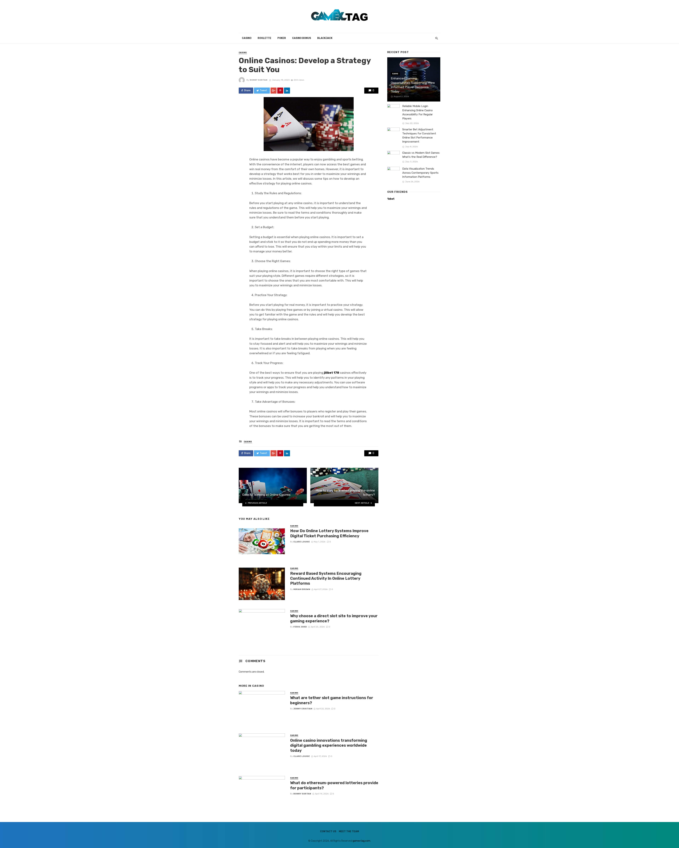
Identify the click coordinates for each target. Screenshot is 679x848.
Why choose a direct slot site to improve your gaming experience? (334, 618)
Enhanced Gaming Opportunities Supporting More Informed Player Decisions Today (413, 85)
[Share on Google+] (274, 91)
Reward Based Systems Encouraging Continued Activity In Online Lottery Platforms (325, 578)
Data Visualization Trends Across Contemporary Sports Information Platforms (420, 172)
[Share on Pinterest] (280, 91)
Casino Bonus (301, 38)
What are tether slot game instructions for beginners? (331, 700)
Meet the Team (349, 831)
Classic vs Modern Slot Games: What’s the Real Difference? (421, 154)
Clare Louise (301, 541)
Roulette (264, 38)
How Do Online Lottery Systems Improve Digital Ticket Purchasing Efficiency (329, 533)
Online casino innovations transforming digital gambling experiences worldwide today (328, 745)
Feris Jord (300, 627)
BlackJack (324, 38)
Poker (281, 38)
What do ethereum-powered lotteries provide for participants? (334, 785)
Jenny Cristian (302, 708)
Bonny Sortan (258, 80)
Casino (246, 38)
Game (395, 74)
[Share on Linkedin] (287, 91)
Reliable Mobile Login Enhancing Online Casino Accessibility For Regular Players (417, 112)
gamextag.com (361, 840)
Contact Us (328, 831)
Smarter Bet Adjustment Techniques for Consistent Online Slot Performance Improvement (419, 135)
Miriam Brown (301, 589)
